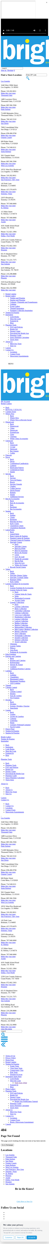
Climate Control (11, 687)
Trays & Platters (16, 480)
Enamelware (14, 432)
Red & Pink (19, 561)
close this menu (6, 1029)
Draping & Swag (16, 1074)
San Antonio (5, 264)
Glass (12, 434)
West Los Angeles (7, 166)
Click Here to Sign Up (24, 1201)
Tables (7, 569)
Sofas (17, 596)
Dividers (8, 700)
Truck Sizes (14, 340)
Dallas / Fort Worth (8, 236)
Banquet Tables (15, 580)
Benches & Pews (16, 522)
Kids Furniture (10, 654)
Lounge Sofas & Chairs (18, 590)
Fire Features (14, 698)
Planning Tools (10, 325)
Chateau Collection (21, 613)
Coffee (12, 453)
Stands (12, 472)
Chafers (13, 486)
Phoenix (4, 278)
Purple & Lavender (21, 559)
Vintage (8, 685)
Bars (11, 505)
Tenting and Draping (17, 298)
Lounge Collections (17, 602)
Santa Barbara (6, 152)
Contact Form (15, 354)
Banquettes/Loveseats (22, 598)
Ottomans (13, 644)
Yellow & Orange (21, 565)
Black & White (20, 548)
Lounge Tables (15, 646)
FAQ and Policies (16, 327)
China (12, 428)
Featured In (14, 321)
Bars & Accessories (12, 499)
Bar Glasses (14, 451)
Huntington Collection (23, 617)
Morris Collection (21, 631)
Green (17, 555)
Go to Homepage (7, 1145)
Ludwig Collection (21, 621)
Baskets (13, 492)
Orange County (6, 137)
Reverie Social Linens (18, 567)
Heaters (12, 694)
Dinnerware (9, 422)
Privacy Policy (10, 1058)
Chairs (12, 517)
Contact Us (9, 350)
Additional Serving (17, 497)
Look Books (14, 317)
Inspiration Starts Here (13, 1077)
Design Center (15, 331)
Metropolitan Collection (23, 627)
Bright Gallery (6, 737)
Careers (8, 348)
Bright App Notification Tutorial (26, 1101)
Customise (8, 1237)
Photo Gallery (10, 1089)
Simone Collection (21, 640)
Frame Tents (14, 1066)
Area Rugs (14, 650)
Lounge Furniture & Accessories (17, 584)
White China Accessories (19, 439)
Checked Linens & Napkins (20, 540)
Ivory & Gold (19, 557)
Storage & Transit (16, 665)
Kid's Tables (14, 582)
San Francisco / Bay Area (10, 180)
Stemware (13, 449)
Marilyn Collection (21, 625)
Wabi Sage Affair (21, 1083)
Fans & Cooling (16, 696)
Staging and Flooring (17, 300)
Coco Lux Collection (22, 615)
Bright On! (14, 329)
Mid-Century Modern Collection (26, 629)
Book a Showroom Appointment (22, 1122)
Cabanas (13, 719)
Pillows (12, 648)
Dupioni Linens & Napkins (20, 538)
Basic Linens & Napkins (19, 536)
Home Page (9, 1060)
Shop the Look (15, 319)
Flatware (8, 455)
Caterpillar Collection (22, 611)
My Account (5, 401)
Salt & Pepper (15, 490)
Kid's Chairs (14, 524)
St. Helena (4, 208)
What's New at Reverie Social (21, 420)
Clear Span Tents (16, 1068)
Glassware (9, 441)
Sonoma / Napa (6, 194)
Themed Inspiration (17, 308)
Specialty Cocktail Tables (19, 578)
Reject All (20, 1237)
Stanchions (14, 708)
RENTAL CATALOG (13, 410)
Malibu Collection (21, 623)
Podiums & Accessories (18, 652)
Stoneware (14, 430)
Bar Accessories (16, 509)
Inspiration (9, 315)
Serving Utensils (16, 484)
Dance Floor (9, 729)
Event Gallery (15, 306)
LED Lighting (15, 683)
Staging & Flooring (12, 733)
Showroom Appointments (19, 356)
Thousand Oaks (6, 95)
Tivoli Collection (21, 642)
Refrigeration (14, 663)
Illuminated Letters (16, 679)
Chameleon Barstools (17, 528)
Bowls (12, 482)
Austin (3, 222)
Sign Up (13, 346)
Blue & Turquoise (21, 551)
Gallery (10, 296)
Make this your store (8, 93)
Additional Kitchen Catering (20, 669)
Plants (12, 723)
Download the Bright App (19, 333)
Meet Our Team (15, 344)
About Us (9, 342)
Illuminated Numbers (17, 681)
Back (7, 407)
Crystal (12, 447)
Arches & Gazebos (17, 716)
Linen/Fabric (10, 530)
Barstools (13, 519)
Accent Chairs (20, 600)
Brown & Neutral (21, 553)
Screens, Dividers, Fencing (19, 706)
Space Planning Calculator (19, 337)
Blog (12, 323)
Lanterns (13, 466)
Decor (7, 457)
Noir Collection (20, 633)
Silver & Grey (20, 563)
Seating (8, 511)
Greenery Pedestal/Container (20, 725)
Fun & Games (15, 727)
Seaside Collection (21, 638)
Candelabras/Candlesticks (19, 463)
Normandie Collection (23, 636)
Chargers (13, 437)
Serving (8, 474)
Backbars (13, 507)
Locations (13, 352)
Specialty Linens (16, 542)
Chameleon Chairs (16, 526)
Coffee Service (15, 488)
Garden (8, 710)
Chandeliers (14, 677)
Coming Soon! (10, 412)
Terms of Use (10, 1056)
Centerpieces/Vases (17, 470)
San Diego (5, 123)
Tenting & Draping (12, 313)
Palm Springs (5, 109)
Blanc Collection (21, 609)
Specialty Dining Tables (18, 575)
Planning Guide (15, 335)
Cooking (13, 667)
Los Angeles (5, 81)
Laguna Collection (21, 619)
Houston (4, 250)
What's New (9, 414)
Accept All (31, 1237)
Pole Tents (14, 1072)
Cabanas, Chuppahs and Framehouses (23, 302)
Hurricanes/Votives (17, 468)
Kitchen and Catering (13, 656)
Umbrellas (13, 721)
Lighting (13, 304)
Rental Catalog (10, 294)
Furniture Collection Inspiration (21, 310)
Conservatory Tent (16, 1070)
